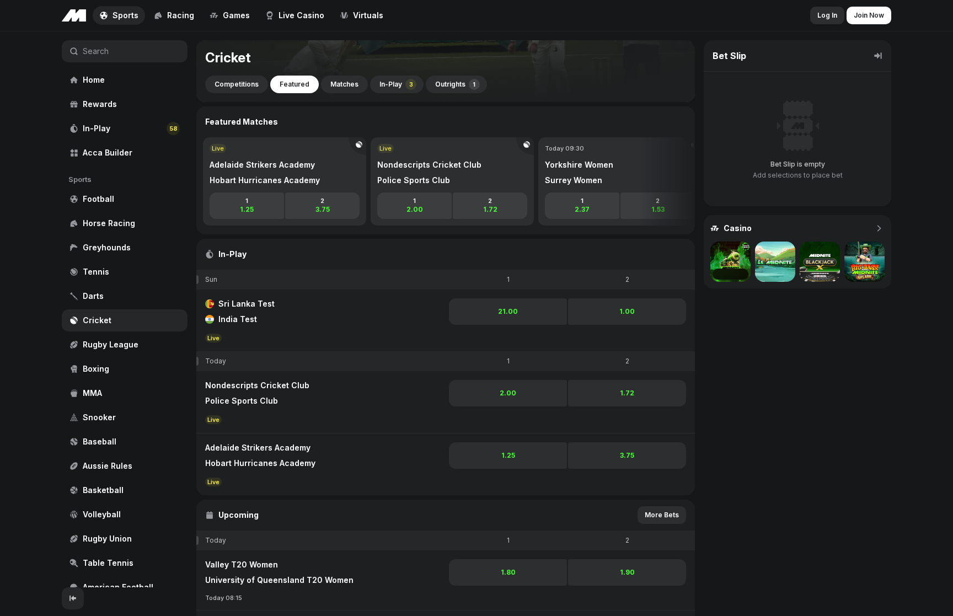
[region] (125, 309)
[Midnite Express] (730, 262)
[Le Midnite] (775, 262)
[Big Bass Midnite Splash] (864, 262)
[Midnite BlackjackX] (820, 262)
